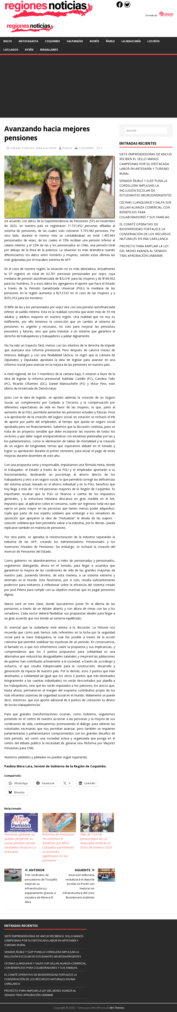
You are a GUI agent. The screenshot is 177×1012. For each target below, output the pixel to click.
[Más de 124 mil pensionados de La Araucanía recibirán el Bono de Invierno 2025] (97, 822)
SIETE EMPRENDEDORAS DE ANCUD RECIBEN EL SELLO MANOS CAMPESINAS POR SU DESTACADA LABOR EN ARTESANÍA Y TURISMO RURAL (145, 164)
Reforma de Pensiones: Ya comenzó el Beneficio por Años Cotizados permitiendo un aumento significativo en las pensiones (58, 847)
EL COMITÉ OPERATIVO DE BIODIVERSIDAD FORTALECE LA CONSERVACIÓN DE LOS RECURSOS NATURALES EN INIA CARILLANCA (40, 979)
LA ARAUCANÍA (131, 41)
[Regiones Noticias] (88, 16)
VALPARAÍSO (75, 41)
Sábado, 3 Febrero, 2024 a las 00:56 (33, 148)
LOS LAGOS (10, 49)
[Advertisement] (88, 87)
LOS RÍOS (153, 41)
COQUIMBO (52, 41)
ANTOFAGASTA (28, 41)
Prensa (67, 148)
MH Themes (117, 1008)
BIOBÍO (94, 41)
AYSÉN (29, 49)
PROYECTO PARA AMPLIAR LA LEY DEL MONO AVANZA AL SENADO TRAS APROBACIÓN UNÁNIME (144, 251)
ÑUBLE (110, 41)
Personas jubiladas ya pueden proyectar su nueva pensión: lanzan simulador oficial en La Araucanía (20, 843)
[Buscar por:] (146, 130)
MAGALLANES (49, 49)
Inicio (7, 41)
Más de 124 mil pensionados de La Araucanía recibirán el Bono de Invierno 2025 (96, 840)
